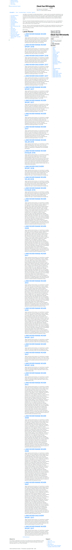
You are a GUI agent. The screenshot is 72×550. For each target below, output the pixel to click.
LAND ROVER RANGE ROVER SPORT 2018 (35, 46)
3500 (54, 48)
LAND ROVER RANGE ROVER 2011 (35, 254)
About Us (33, 12)
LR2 (53, 65)
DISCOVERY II (55, 60)
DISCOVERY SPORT (56, 61)
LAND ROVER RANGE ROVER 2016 (35, 374)
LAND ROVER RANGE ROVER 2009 (35, 227)
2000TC (54, 47)
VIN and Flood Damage (15, 34)
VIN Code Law (13, 29)
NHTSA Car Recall (14, 0)
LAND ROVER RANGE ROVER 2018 (35, 35)
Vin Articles (29, 12)
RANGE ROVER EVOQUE (57, 73)
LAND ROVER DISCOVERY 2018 (36, 56)
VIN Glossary (13, 30)
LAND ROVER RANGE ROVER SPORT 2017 (35, 88)
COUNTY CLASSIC (56, 52)
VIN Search (13, 16)
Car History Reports (14, 15)
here (39, 10)
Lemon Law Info (14, 19)
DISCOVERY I (55, 59)
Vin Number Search (22, 12)
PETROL (54, 69)
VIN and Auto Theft (14, 32)
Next (27, 536)
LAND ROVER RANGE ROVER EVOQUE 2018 (35, 152)
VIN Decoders (13, 17)
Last (28, 536)
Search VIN (50, 540)
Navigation (12, 12)
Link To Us (50, 543)
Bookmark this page (14, 1)
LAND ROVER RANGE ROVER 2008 (35, 450)
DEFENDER (55, 54)
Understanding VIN (14, 22)
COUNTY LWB (55, 53)
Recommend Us (51, 544)
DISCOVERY (55, 58)
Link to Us (13, 2)
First (23, 536)
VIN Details (13, 23)
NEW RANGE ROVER (56, 68)
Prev (25, 536)
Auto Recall (13, 20)
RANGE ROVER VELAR (57, 76)
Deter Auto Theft (14, 33)
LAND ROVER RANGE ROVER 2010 (35, 200)
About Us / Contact (51, 541)
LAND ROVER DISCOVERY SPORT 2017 (34, 516)
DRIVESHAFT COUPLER (57, 62)
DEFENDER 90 (55, 56)
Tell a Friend (13, 4)
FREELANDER (55, 63)
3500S (54, 49)
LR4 (53, 67)
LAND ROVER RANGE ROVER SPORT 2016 (35, 364)
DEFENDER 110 (55, 55)
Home (17, 12)
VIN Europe (13, 28)
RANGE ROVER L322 (56, 74)
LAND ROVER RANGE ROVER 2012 (35, 282)
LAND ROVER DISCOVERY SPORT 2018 (34, 167)
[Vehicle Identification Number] (15, 6)
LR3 (53, 66)
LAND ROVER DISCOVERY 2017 (36, 65)
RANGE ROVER (55, 70)
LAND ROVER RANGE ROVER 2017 (35, 114)
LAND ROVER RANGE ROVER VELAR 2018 (35, 141)
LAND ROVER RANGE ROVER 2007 (35, 483)
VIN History (13, 24)
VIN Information (14, 21)
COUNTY (54, 50)
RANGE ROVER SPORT (57, 75)
